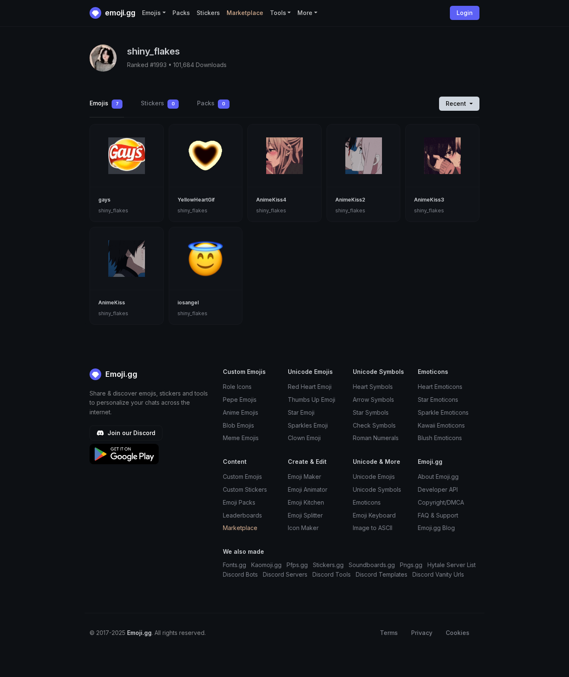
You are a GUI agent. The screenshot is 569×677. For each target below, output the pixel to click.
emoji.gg (119, 12)
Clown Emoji (304, 437)
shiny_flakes (113, 210)
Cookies (457, 632)
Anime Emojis (240, 412)
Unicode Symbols (377, 489)
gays (104, 200)
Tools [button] (278, 12)
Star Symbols (371, 412)
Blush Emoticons (440, 437)
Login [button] (465, 12)
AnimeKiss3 (429, 200)
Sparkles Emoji (308, 425)
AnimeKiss (111, 302)
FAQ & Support (438, 515)
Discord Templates (381, 574)
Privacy (421, 632)
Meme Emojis (241, 437)
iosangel (188, 302)
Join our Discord (130, 432)
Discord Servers (285, 574)
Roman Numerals (376, 437)
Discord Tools (331, 574)
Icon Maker (303, 527)
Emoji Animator (307, 489)
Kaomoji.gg (266, 564)
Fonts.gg (234, 564)
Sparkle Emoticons (443, 412)
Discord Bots (240, 574)
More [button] (304, 12)
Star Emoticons (438, 399)
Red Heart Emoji (310, 386)
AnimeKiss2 (350, 200)
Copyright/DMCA (441, 502)
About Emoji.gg (438, 476)
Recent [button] (457, 103)
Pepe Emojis (240, 399)
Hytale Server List (451, 564)
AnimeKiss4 (271, 200)
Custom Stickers (245, 489)
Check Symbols (374, 425)
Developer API (438, 489)
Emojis (104, 103)
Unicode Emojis (374, 476)
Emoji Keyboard (374, 515)
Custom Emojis (242, 476)
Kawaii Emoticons (441, 425)
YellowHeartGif (196, 200)
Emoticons (367, 502)
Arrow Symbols (373, 399)
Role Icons (237, 386)
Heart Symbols (373, 386)
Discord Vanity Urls (438, 574)
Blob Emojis (238, 425)
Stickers (208, 12)
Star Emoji (301, 412)
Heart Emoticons (440, 386)
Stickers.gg (328, 564)
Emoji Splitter (305, 515)
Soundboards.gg (372, 564)
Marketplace (245, 12)
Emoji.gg (120, 374)
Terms (389, 632)
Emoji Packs (239, 502)
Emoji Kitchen (306, 502)
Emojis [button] (151, 12)
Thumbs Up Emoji (311, 399)
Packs (181, 12)
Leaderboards (242, 515)
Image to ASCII (372, 527)
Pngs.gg (411, 564)
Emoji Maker (304, 476)
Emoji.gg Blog (436, 527)
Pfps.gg (297, 564)
